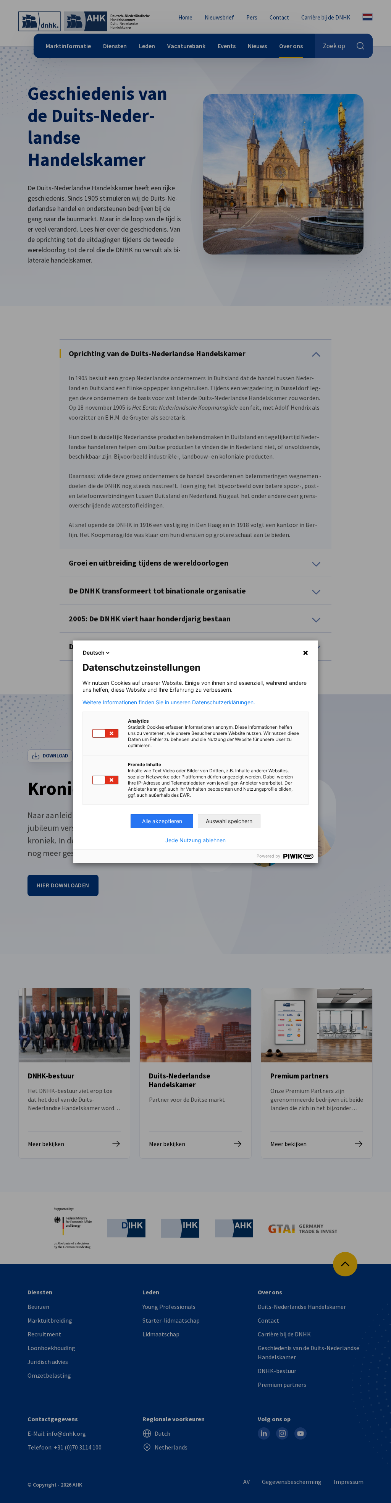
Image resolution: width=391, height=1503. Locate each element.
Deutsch (94, 652)
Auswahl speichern (229, 821)
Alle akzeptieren (162, 821)
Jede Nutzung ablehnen (195, 840)
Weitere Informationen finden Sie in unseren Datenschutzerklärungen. (168, 702)
